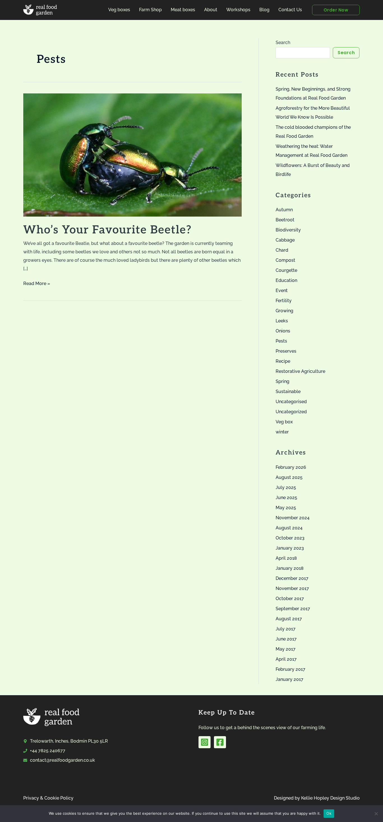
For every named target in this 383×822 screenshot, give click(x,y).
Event (282, 290)
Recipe (283, 361)
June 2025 (286, 497)
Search (283, 42)
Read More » (36, 284)
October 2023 (290, 538)
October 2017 (290, 598)
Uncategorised (291, 401)
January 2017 (289, 679)
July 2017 (286, 629)
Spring (282, 381)
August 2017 (289, 618)
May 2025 (286, 507)
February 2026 (291, 467)
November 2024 (293, 517)
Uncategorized (291, 411)
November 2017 (292, 588)
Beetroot (285, 219)
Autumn (284, 209)
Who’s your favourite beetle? (107, 230)
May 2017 (286, 649)
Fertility (284, 300)
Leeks (282, 320)
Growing (284, 310)
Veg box (284, 421)
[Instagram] (205, 742)
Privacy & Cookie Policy (48, 798)
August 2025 (289, 477)
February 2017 (290, 669)
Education (286, 280)
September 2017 (293, 608)
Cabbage (285, 240)
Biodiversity (288, 230)
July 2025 (286, 487)
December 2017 (292, 578)
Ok (328, 813)
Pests (281, 341)
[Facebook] (220, 742)
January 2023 (290, 548)
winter (282, 432)
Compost (285, 260)
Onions (283, 331)
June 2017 (286, 639)
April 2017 (286, 659)
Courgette (286, 270)
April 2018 (286, 558)
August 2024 (289, 528)
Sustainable (288, 391)
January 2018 (290, 568)
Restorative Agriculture (300, 371)
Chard (282, 250)
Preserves (286, 351)
